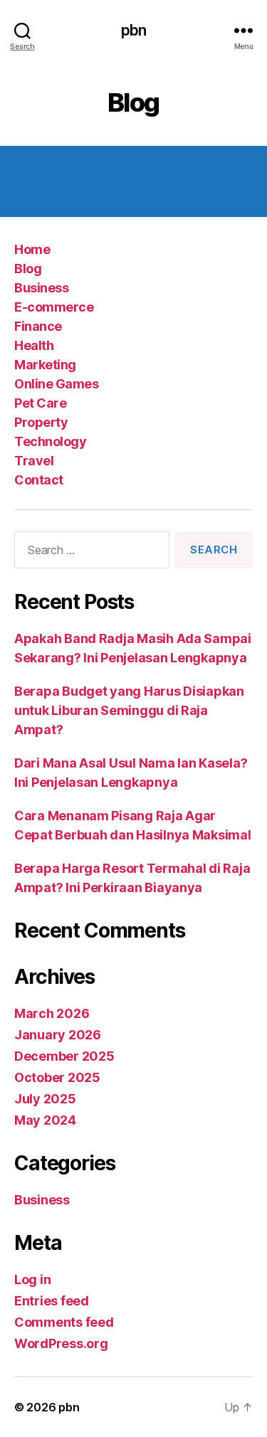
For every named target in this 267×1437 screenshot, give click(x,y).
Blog (27, 268)
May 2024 (45, 1120)
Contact (38, 479)
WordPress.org (61, 1343)
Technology (50, 441)
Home (32, 249)
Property (41, 422)
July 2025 (45, 1098)
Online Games (56, 383)
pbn (133, 30)
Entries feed (51, 1300)
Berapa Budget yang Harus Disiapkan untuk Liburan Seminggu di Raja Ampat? (129, 710)
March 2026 (51, 1013)
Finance (38, 326)
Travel (33, 460)
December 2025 (64, 1056)
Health (33, 345)
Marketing (45, 364)
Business (41, 287)
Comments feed (64, 1322)
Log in (32, 1279)
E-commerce (53, 306)
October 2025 (57, 1077)
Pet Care (40, 403)
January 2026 (57, 1034)
